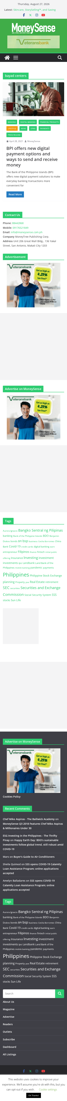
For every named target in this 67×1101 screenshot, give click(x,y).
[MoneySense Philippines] (7, 57)
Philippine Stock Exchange (46, 575)
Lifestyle (12, 128)
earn (52, 546)
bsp (25, 541)
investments (10, 563)
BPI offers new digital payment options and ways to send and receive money (32, 156)
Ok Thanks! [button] (33, 1095)
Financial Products (49, 122)
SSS (54, 595)
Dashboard (9, 1047)
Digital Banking (27, 122)
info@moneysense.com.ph (27, 232)
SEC (6, 587)
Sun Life (16, 600)
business (33, 541)
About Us (8, 1001)
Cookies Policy (12, 796)
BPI (20, 541)
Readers (8, 1024)
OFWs (33, 128)
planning (9, 582)
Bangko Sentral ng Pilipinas (40, 530)
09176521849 (20, 227)
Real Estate (37, 582)
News (23, 128)
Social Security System (37, 595)
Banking (12, 122)
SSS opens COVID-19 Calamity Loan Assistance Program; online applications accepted (32, 868)
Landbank (28, 563)
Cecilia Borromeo (46, 541)
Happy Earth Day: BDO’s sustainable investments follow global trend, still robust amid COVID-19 (33, 844)
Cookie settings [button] (48, 1089)
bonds (14, 541)
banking (8, 535)
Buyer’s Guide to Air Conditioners (34, 856)
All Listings (9, 1054)
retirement (51, 582)
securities (15, 588)
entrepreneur (10, 552)
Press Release (14, 135)
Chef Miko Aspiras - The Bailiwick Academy (29, 819)
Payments (44, 128)
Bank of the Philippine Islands (27, 535)
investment (46, 558)
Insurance (17, 558)
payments (48, 567)
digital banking (41, 546)
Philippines (16, 574)
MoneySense (33, 141)
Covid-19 (15, 546)
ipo (20, 563)
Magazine (8, 1009)
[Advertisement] (33, 346)
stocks (6, 600)
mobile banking (22, 567)
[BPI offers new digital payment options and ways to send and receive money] (33, 99)
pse (27, 582)
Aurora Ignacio (10, 530)
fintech (41, 552)
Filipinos (23, 552)
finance (33, 552)
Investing (31, 557)
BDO (46, 535)
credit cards (27, 546)
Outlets (7, 1031)
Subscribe (9, 1039)
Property (20, 582)
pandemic (36, 567)
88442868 (18, 223)
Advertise (8, 1016)
